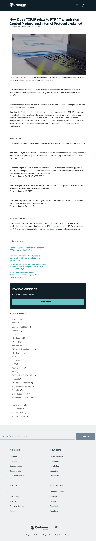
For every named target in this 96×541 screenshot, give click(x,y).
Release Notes (15, 466)
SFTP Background (19, 394)
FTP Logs (16, 342)
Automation (17, 319)
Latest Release (56, 456)
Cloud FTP (16, 330)
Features (13, 456)
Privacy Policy (64, 535)
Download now (46, 302)
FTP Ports (16, 345)
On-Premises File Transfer (22, 375)
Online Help (14, 496)
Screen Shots (15, 471)
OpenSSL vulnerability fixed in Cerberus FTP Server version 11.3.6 (27, 249)
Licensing (13, 461)
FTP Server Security (19, 353)
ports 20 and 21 (60, 226)
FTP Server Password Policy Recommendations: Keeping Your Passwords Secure (24, 274)
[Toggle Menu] (77, 5)
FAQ (11, 492)
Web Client (16, 409)
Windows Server (18, 416)
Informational (17, 360)
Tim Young (16, 27)
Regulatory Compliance (21, 386)
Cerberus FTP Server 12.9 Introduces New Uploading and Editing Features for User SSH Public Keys (28, 266)
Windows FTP (17, 412)
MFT (14, 364)
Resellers (54, 511)
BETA (14, 323)
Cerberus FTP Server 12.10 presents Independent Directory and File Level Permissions (25, 258)
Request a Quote (57, 492)
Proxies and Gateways (21, 383)
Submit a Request (17, 506)
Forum (12, 511)
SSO (13, 401)
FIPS (14, 334)
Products (15, 450)
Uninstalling (54, 476)
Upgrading (54, 471)
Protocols (16, 379)
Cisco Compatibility (20, 327)
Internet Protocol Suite (23, 77)
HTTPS (14, 357)
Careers (53, 501)
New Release (17, 368)
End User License (16, 476)
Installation (54, 466)
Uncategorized (18, 405)
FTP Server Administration (22, 349)
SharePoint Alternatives (21, 398)
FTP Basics (35, 27)
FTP (80, 155)
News (14, 372)
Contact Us (56, 485)
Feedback (54, 506)
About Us (54, 496)
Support (14, 485)
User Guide (54, 461)
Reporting (16, 390)
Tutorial (13, 501)
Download (55, 450)
